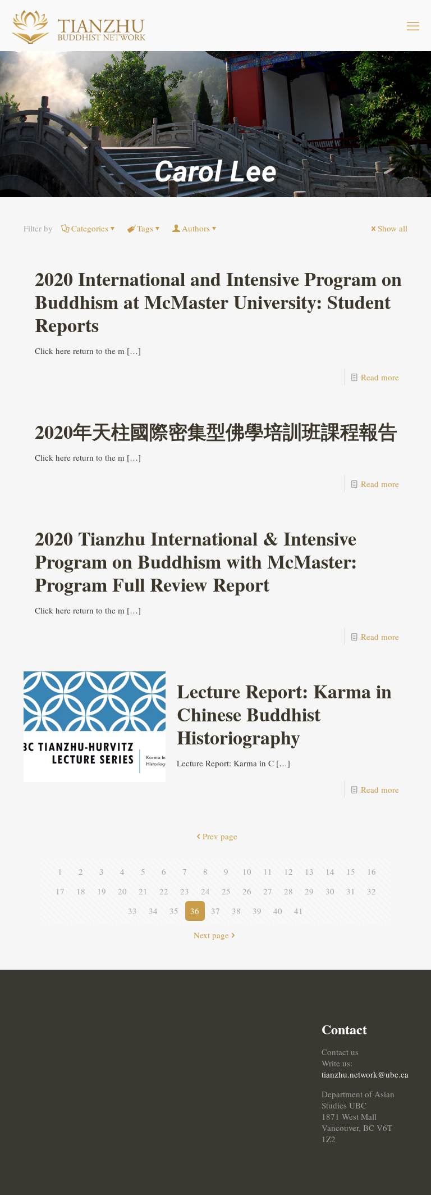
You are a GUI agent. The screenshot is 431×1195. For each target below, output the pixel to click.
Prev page (220, 836)
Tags (145, 228)
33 (132, 910)
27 (267, 891)
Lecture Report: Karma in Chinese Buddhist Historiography (284, 714)
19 (101, 891)
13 (309, 871)
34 (153, 910)
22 (163, 891)
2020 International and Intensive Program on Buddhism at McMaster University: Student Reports (218, 302)
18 (80, 891)
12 (288, 871)
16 (371, 871)
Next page (211, 934)
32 (371, 891)
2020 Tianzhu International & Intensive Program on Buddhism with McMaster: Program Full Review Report (196, 561)
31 (350, 891)
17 (60, 891)
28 (288, 891)
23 (184, 891)
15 (350, 871)
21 (143, 891)
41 (298, 910)
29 (309, 891)
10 (246, 871)
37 (215, 910)
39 (257, 910)
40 (277, 910)
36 (194, 910)
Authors (196, 228)
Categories (89, 228)
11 (267, 871)
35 (173, 910)
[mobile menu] (413, 25)
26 (246, 891)
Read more (380, 377)
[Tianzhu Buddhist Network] (80, 25)
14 (329, 871)
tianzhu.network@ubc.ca (365, 1074)
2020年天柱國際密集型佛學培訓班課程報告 (216, 431)
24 (205, 891)
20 (122, 891)
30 (329, 891)
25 (226, 891)
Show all (392, 228)
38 (236, 910)
